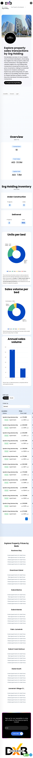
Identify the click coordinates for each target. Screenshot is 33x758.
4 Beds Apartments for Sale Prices (16, 564)
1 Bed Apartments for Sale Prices (16, 557)
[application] (16, 256)
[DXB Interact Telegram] (30, 756)
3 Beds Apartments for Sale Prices (17, 562)
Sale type (5, 395)
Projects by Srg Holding (13, 82)
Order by (5, 403)
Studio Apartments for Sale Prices (16, 555)
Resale (11, 398)
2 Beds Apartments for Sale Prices (17, 559)
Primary (6, 398)
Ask (27, 755)
